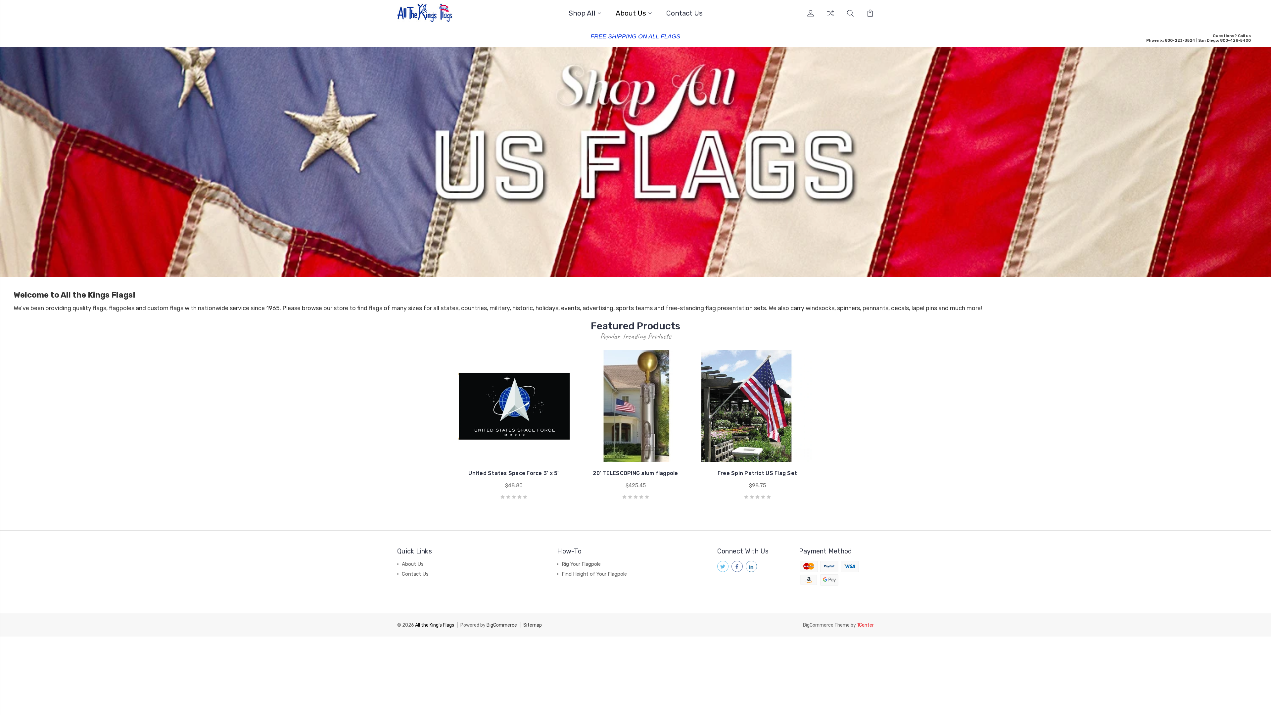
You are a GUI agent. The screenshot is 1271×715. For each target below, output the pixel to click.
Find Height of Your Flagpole (594, 574)
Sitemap (532, 625)
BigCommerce (502, 625)
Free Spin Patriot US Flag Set (757, 473)
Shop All (582, 13)
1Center (865, 625)
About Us (631, 13)
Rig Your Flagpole (581, 564)
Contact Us (684, 13)
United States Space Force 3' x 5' (513, 473)
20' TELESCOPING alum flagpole (635, 473)
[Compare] (830, 17)
